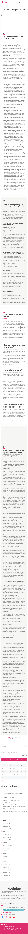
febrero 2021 (6, 834)
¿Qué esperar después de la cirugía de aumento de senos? (14, 891)
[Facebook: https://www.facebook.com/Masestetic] (2, 917)
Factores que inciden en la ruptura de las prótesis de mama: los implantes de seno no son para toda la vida (14, 806)
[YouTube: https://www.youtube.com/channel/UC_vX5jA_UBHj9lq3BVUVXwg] (14, 917)
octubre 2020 (6, 842)
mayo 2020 (6, 856)
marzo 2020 (6, 861)
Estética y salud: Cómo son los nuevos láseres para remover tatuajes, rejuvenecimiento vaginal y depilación (13, 453)
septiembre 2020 (7, 845)
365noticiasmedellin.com (14, 732)
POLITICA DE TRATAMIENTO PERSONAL (12, 928)
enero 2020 (6, 867)
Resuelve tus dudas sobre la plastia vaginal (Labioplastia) (13, 205)
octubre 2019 (6, 875)
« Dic (2, 780)
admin (5, 40)
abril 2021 (5, 831)
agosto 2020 (6, 848)
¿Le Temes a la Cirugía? (9, 797)
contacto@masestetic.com (9, 914)
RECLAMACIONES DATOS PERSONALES (12, 931)
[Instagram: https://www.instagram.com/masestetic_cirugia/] (6, 917)
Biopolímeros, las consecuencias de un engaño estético (13, 898)
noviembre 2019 (7, 872)
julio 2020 (5, 851)
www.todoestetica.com (19, 420)
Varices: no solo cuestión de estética (13, 315)
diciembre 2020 (7, 837)
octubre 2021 (6, 826)
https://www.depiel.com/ (15, 191)
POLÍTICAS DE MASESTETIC (10, 929)
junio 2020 (5, 853)
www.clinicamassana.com (19, 302)
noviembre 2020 (7, 840)
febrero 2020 (6, 864)
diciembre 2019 (7, 870)
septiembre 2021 (7, 829)
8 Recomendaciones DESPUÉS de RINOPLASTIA (13, 37)
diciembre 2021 (7, 823)
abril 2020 (5, 859)
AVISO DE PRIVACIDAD (9, 926)
